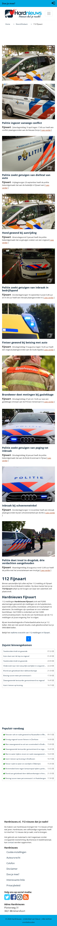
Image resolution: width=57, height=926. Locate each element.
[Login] (53, 2)
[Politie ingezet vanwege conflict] (28, 101)
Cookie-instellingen (16, 852)
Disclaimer (12, 868)
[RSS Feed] (26, 898)
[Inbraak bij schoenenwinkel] (28, 484)
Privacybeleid (13, 885)
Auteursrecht (13, 857)
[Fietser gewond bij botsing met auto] (28, 321)
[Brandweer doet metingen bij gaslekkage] (28, 373)
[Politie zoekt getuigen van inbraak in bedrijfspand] (28, 266)
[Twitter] (7, 898)
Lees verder (46, 130)
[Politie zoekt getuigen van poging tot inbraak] (28, 426)
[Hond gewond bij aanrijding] (28, 211)
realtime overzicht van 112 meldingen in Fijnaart (30, 632)
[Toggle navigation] (49, 13)
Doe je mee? (13, 874)
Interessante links (16, 879)
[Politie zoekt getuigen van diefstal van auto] (28, 153)
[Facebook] (13, 898)
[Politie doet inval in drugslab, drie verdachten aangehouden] (28, 539)
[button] (6, 63)
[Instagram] (19, 898)
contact (11, 842)
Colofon (11, 863)
